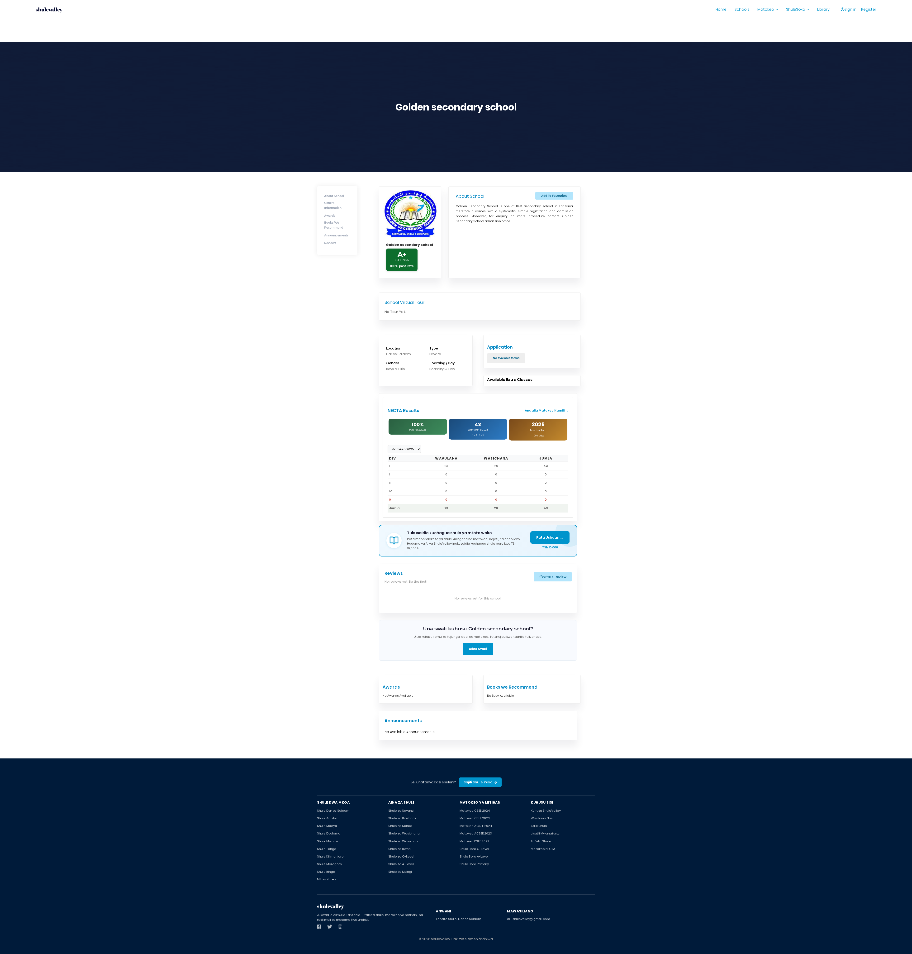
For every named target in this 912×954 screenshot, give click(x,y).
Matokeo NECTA (543, 849)
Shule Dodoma (328, 833)
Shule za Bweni (399, 849)
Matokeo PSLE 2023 (474, 841)
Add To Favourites (554, 195)
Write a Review (554, 577)
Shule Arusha (327, 818)
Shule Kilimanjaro (330, 856)
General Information (333, 205)
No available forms (506, 358)
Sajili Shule (539, 826)
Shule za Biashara (402, 818)
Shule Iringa (326, 871)
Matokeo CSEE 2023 (475, 818)
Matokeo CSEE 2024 (475, 810)
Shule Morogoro (329, 864)
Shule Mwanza (328, 841)
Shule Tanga (326, 849)
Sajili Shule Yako (478, 782)
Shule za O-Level (401, 856)
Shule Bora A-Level (474, 856)
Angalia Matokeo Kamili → (546, 410)
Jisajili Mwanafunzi (545, 833)
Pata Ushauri (550, 537)
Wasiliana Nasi (542, 818)
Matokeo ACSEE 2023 (476, 833)
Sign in (850, 9)
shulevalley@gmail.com (531, 919)
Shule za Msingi (400, 871)
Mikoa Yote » (326, 879)
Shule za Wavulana (403, 841)
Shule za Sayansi (401, 810)
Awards (329, 215)
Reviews (330, 243)
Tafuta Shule (541, 841)
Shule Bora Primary (474, 864)
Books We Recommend (333, 225)
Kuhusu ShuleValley (546, 810)
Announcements (336, 235)
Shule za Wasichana (404, 833)
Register (868, 9)
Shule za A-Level (401, 864)
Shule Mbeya (327, 826)
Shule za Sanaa (400, 826)
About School (334, 196)
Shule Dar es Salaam (333, 810)
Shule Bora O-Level (474, 849)
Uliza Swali (478, 649)
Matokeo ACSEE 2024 (476, 826)
